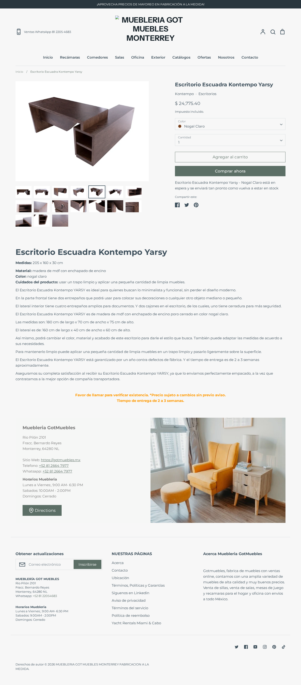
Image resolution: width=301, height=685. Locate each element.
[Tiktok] (283, 647)
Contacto (250, 57)
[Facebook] (246, 647)
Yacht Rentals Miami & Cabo (136, 623)
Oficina (137, 57)
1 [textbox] (178, 142)
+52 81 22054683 (45, 596)
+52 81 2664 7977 (54, 465)
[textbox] (230, 123)
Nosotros (226, 57)
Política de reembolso (131, 615)
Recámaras (70, 57)
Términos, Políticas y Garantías (138, 585)
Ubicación (120, 578)
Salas (119, 57)
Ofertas (204, 57)
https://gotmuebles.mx (60, 460)
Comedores (97, 57)
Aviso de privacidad (129, 600)
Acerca (118, 563)
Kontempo (184, 94)
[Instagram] (264, 647)
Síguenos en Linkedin (130, 593)
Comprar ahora (230, 171)
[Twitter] (236, 647)
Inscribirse (87, 564)
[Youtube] (255, 647)
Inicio (48, 57)
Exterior (158, 57)
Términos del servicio (130, 608)
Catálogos (181, 57)
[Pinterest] (274, 647)
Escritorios (207, 94)
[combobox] (230, 124)
